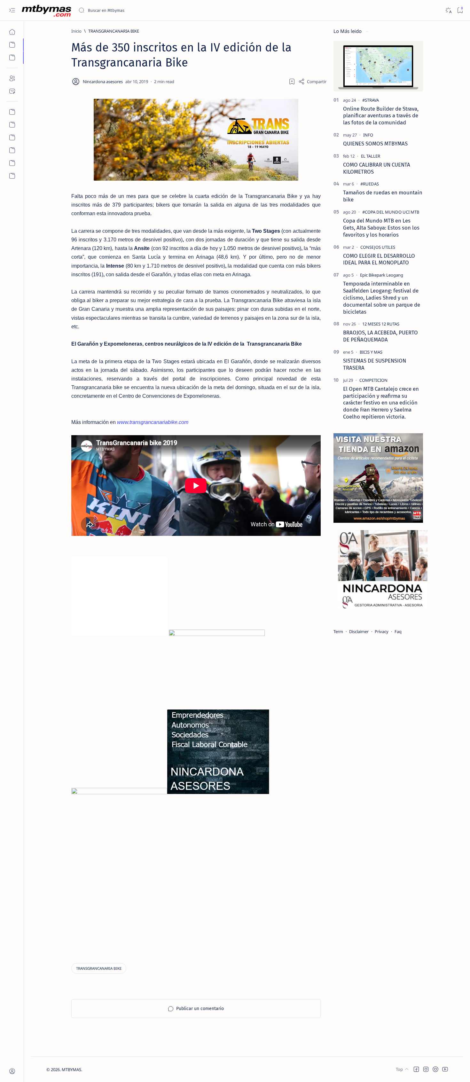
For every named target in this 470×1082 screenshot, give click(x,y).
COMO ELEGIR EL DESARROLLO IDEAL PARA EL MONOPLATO (379, 259)
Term (338, 631)
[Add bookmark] (292, 81)
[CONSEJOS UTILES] (377, 247)
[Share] (312, 81)
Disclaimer (359, 631)
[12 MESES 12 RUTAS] (380, 324)
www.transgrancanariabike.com (152, 422)
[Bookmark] (460, 10)
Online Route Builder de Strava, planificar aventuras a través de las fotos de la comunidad (381, 116)
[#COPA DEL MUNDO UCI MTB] (390, 212)
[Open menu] (12, 10)
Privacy (381, 631)
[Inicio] (12, 32)
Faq (398, 631)
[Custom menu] (12, 112)
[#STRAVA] (370, 100)
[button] (416, 1069)
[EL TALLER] (370, 156)
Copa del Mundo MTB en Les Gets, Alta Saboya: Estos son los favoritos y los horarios (381, 227)
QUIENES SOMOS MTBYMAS (375, 143)
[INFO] (368, 135)
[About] (12, 78)
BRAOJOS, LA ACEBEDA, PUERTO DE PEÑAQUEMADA (380, 336)
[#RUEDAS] (369, 184)
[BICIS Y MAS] (371, 352)
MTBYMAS (71, 1069)
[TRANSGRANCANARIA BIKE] (98, 968)
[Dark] (448, 10)
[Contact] (12, 91)
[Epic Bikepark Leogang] (381, 275)
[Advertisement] (111, 908)
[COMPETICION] (373, 380)
